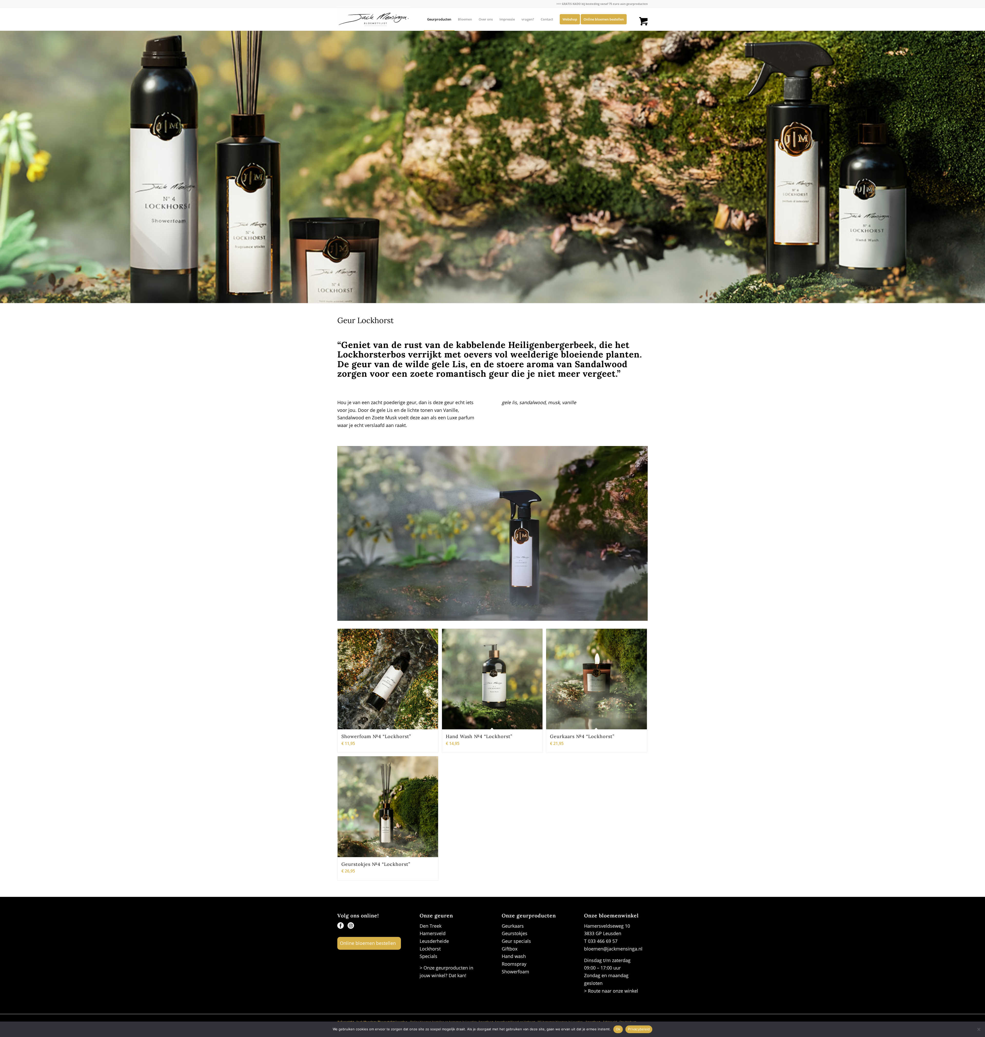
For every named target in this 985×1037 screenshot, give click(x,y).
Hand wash (514, 956)
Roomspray (514, 964)
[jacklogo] (373, 19)
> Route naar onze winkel (611, 991)
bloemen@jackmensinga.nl (613, 949)
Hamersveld (433, 933)
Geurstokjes (514, 933)
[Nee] (978, 1029)
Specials (428, 956)
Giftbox (509, 949)
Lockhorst (430, 949)
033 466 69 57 (602, 941)
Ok (618, 1029)
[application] (492, 533)
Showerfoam (515, 971)
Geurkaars (513, 926)
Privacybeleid (639, 1029)
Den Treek (430, 926)
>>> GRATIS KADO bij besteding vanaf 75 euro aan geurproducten (602, 4)
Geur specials (516, 941)
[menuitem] (601, 4)
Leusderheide (434, 941)
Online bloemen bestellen (368, 943)
